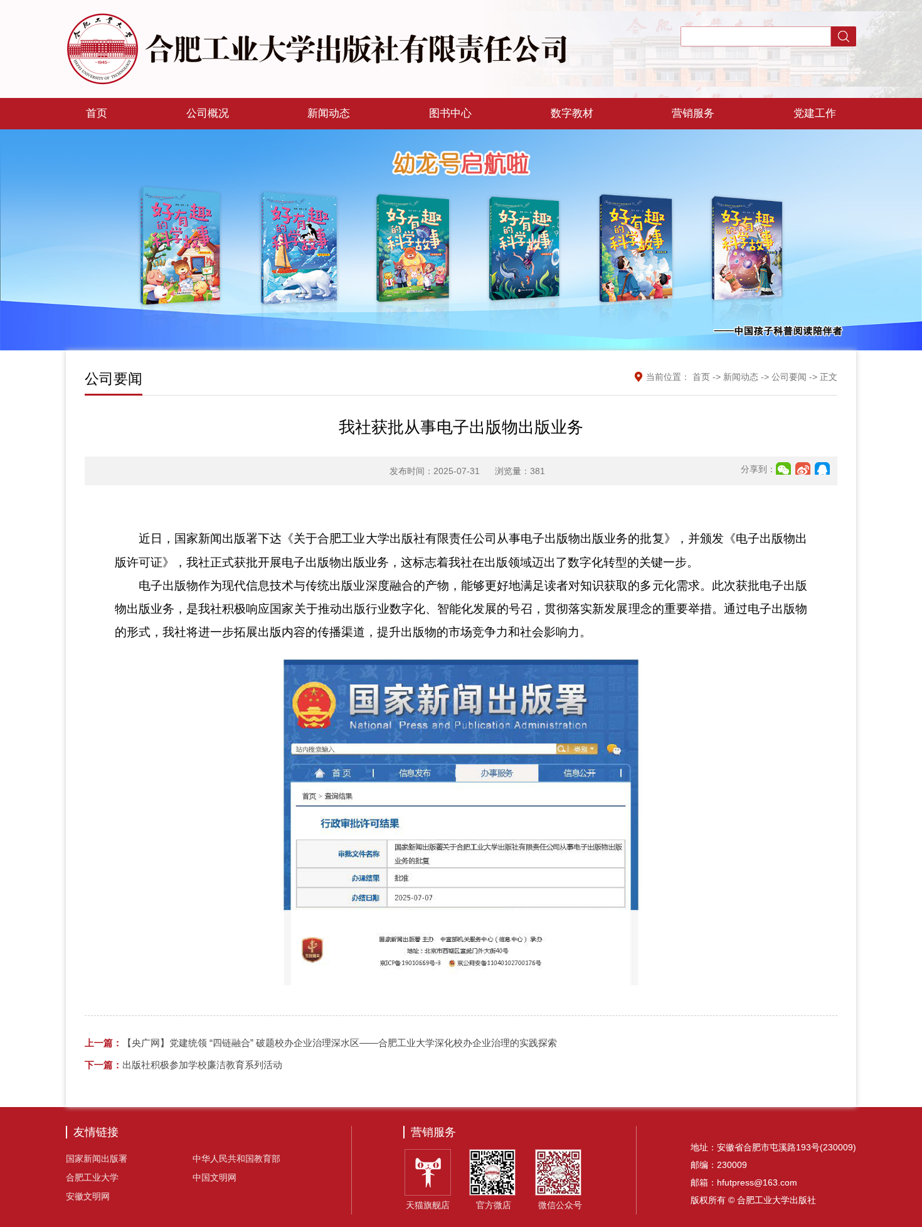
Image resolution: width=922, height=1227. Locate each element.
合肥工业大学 (92, 1177)
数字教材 (572, 113)
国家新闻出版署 (96, 1159)
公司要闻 (789, 377)
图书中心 (450, 113)
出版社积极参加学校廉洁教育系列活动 (183, 1064)
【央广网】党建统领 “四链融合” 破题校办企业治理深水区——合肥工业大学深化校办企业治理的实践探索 (321, 1042)
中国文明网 (214, 1177)
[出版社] (317, 48)
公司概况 (207, 113)
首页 (96, 113)
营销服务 (693, 113)
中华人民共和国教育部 (236, 1159)
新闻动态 (328, 113)
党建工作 (814, 113)
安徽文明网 (88, 1196)
